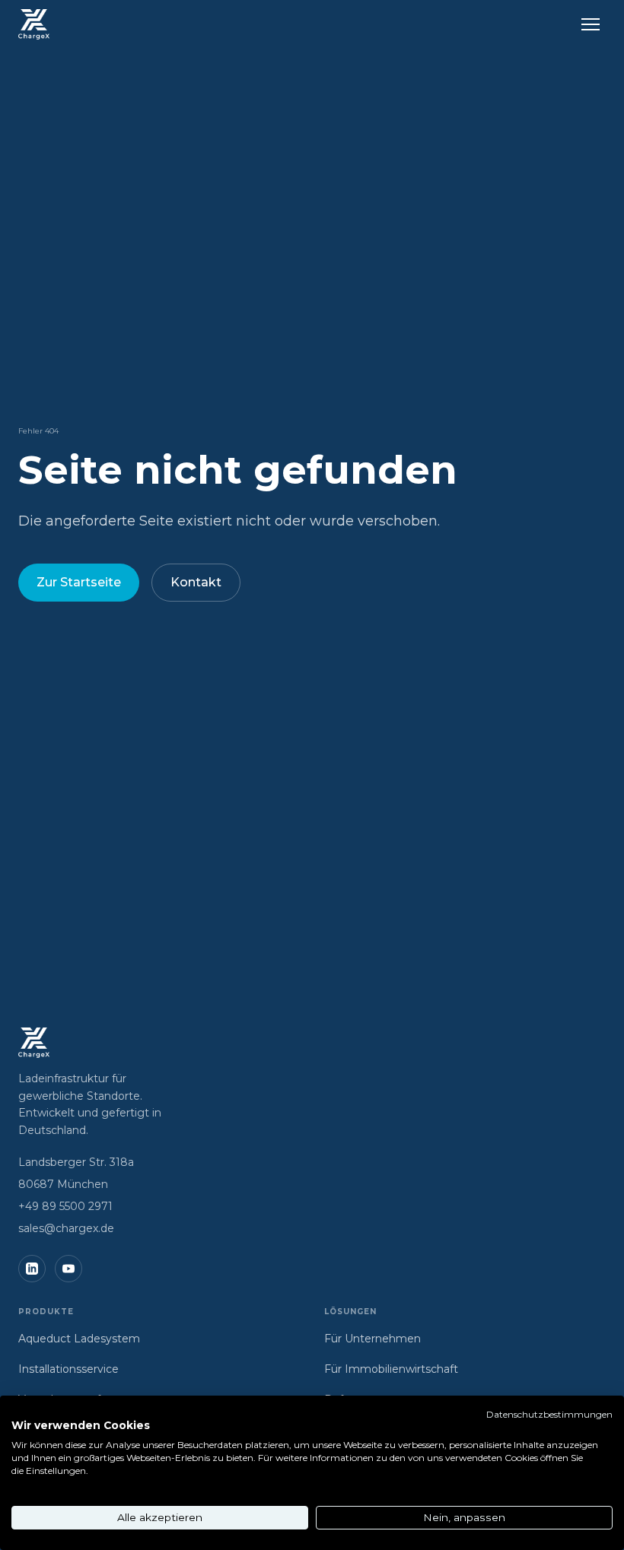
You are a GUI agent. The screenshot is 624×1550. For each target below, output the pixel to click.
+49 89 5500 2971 (65, 1206)
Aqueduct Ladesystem (79, 1338)
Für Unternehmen (372, 1338)
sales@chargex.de (66, 1228)
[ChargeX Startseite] (33, 24)
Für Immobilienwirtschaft (391, 1369)
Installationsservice (68, 1369)
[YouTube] (68, 1268)
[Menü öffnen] (590, 24)
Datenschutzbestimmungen (549, 1414)
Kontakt (195, 582)
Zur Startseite (79, 582)
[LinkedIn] (32, 1268)
